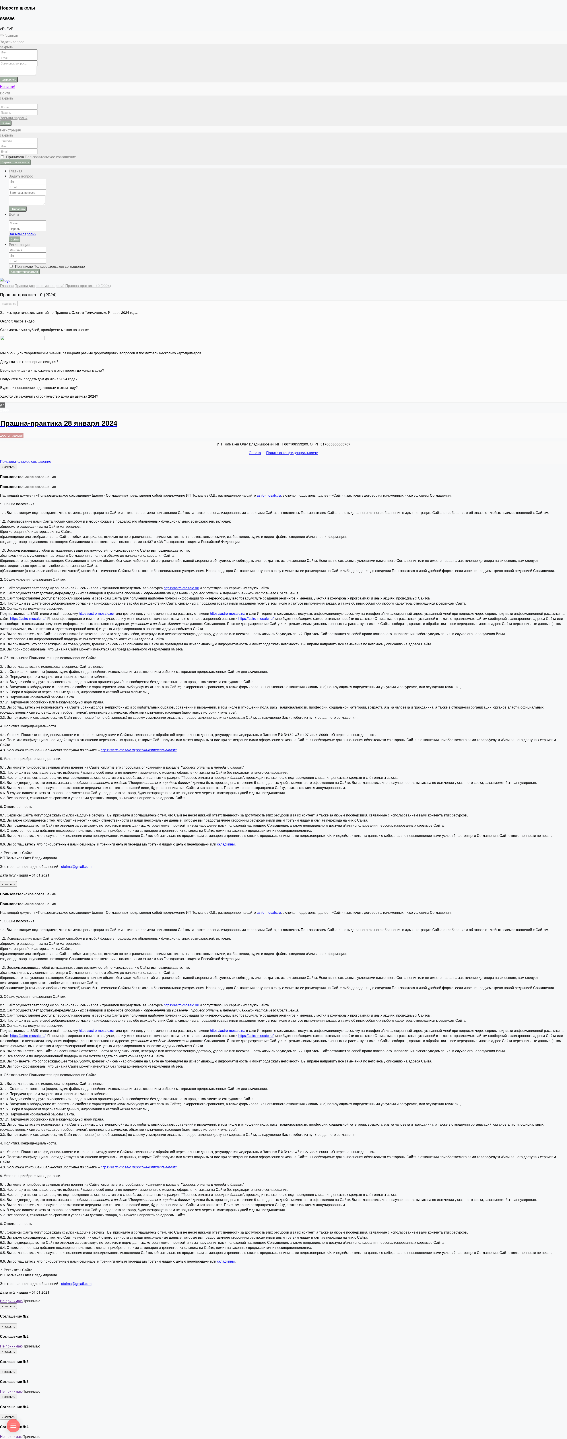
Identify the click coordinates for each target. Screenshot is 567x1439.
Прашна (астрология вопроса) (40, 285)
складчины (226, 844)
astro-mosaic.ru (269, 495)
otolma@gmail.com (76, 866)
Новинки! (7, 86)
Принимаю (40, 156)
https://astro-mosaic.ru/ (181, 587)
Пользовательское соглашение (25, 461)
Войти (6, 123)
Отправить (9, 80)
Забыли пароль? (13, 117)
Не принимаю (11, 1300)
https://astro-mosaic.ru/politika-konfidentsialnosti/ (139, 749)
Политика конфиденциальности (292, 452)
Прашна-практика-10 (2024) (88, 285)
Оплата (255, 452)
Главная (11, 35)
